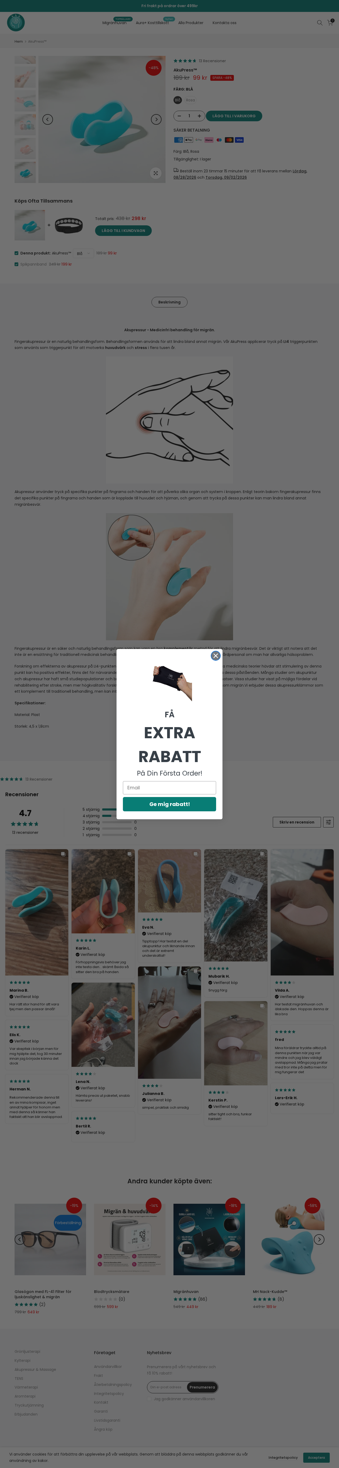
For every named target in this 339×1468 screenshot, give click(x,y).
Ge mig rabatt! (169, 804)
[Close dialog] (215, 655)
